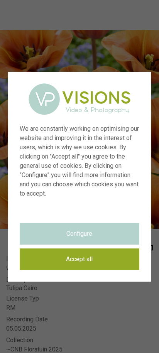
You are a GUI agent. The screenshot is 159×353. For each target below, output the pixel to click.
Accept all (79, 259)
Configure (79, 233)
